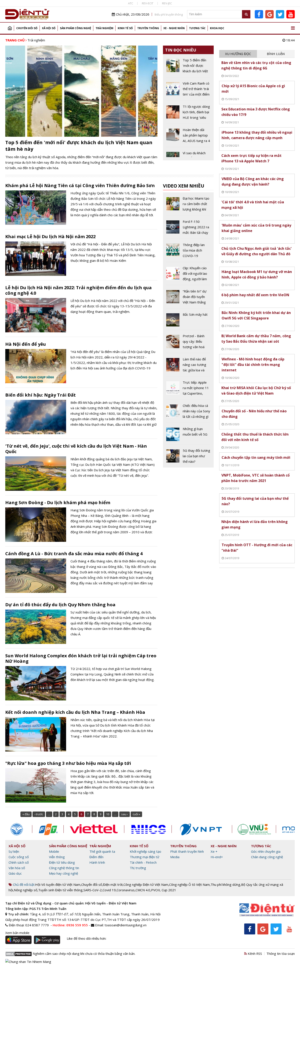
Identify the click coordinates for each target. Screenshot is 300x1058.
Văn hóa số (17, 868)
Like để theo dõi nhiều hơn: (86, 938)
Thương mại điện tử (144, 857)
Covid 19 (109, 890)
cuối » (136, 814)
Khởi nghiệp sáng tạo (145, 851)
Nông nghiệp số (25, 890)
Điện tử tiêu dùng (62, 862)
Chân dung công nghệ (267, 857)
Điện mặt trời (113, 884)
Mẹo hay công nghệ (63, 873)
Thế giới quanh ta (102, 851)
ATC (130, 3)
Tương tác (197, 28)
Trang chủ (9, 28)
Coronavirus (126, 890)
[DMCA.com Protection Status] (18, 953)
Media (174, 857)
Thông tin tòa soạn (280, 953)
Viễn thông (57, 857)
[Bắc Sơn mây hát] (188, 321)
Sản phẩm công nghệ (75, 28)
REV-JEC (167, 3)
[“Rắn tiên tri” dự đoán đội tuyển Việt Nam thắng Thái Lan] (188, 298)
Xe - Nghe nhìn (174, 28)
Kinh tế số (125, 28)
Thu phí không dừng (225, 884)
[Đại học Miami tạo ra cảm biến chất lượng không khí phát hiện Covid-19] (188, 205)
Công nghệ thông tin (64, 868)
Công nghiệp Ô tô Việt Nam (189, 884)
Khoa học (217, 28)
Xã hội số (49, 28)
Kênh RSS (254, 953)
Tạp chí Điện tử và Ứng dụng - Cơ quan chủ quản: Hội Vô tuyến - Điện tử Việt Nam (70, 903)
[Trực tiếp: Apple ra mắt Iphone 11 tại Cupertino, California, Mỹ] (188, 389)
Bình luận (276, 53)
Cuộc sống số (19, 857)
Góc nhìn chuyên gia (265, 851)
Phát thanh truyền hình (187, 851)
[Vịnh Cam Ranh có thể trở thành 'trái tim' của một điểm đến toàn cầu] (188, 90)
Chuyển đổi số (27, 28)
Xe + (214, 851)
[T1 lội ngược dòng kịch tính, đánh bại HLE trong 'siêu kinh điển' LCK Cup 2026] (188, 114)
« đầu (26, 814)
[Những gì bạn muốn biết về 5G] (188, 435)
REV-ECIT (147, 3)
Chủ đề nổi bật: (23, 884)
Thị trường (138, 868)
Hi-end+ (217, 857)
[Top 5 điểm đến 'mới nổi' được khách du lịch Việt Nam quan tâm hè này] (188, 67)
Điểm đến (96, 857)
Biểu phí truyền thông (169, 14)
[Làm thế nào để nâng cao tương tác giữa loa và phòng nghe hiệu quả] (188, 366)
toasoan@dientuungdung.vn (125, 925)
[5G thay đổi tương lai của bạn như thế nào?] (188, 456)
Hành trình (97, 862)
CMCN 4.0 (143, 890)
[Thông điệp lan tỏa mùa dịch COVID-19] (188, 252)
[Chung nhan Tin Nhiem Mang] (28, 961)
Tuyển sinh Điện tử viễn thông (60, 890)
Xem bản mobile (17, 932)
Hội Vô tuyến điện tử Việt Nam (57, 884)
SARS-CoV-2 (92, 890)
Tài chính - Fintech (143, 862)
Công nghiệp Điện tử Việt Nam (145, 884)
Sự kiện (14, 851)
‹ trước (38, 814)
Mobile (54, 851)
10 (107, 814)
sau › (124, 814)
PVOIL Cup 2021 (163, 890)
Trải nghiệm (104, 28)
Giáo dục (15, 873)
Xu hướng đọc (238, 53)
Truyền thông (148, 28)
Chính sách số (19, 862)
